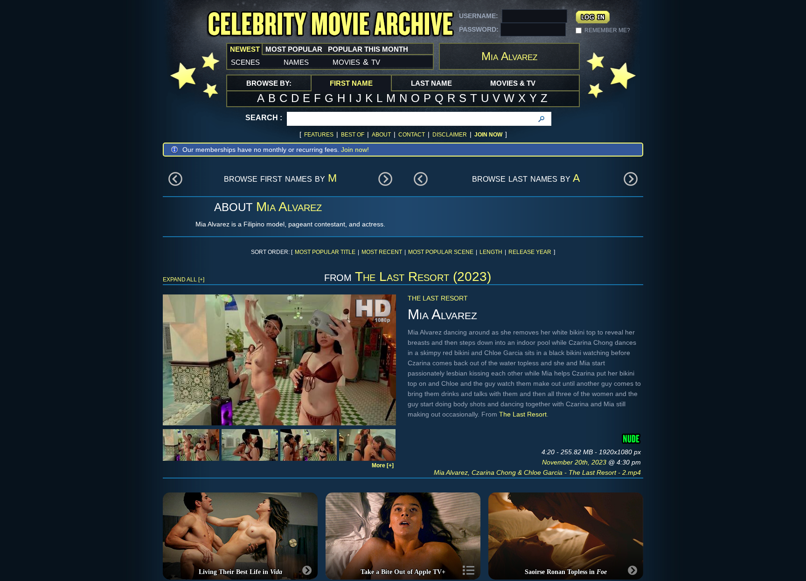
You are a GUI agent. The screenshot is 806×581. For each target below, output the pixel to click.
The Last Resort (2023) (423, 276)
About (381, 134)
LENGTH (490, 252)
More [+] (383, 465)
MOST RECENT (381, 252)
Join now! (355, 149)
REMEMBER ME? (607, 30)
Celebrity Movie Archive (330, 24)
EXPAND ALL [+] (183, 279)
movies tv (356, 61)
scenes (245, 61)
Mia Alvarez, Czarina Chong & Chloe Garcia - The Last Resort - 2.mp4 (537, 472)
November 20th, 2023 (575, 462)
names (296, 61)
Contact (411, 134)
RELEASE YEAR (529, 252)
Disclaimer (449, 134)
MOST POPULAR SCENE (440, 252)
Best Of (352, 134)
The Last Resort (438, 298)
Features (319, 134)
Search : (263, 118)
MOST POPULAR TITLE (325, 252)
